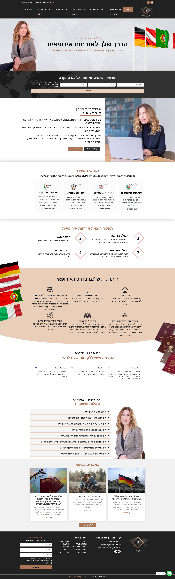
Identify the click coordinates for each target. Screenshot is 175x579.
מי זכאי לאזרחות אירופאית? (95, 412)
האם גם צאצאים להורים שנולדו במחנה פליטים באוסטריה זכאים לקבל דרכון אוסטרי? (73, 442)
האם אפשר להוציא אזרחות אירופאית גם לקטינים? (87, 418)
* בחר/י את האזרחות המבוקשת (47, 82)
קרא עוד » (126, 513)
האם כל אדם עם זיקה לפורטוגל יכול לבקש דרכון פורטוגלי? (83, 436)
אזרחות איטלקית (43, 9)
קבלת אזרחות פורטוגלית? (87, 496)
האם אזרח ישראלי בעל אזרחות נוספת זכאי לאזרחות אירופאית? (82, 424)
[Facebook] (151, 2)
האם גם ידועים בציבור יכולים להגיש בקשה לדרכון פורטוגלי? (83, 448)
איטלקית (54, 87)
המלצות (28, 9)
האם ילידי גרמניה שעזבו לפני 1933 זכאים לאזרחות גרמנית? (83, 454)
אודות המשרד (115, 9)
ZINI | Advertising (74, 577)
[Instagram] (148, 2)
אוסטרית (44, 84)
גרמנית (35, 84)
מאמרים (113, 14)
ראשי (128, 9)
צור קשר (75, 14)
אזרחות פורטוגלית (97, 9)
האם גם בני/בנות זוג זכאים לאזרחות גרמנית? (89, 430)
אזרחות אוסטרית (78, 9)
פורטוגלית (53, 84)
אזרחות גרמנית (61, 9)
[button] (143, 373)
